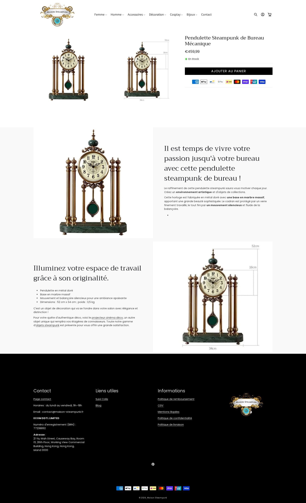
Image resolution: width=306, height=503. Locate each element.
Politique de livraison (171, 424)
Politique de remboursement (176, 399)
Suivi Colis (102, 399)
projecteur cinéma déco (107, 317)
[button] (100, 14)
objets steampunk (47, 325)
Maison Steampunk (157, 498)
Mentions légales (168, 412)
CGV (160, 405)
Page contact (42, 399)
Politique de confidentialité (175, 418)
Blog (98, 405)
